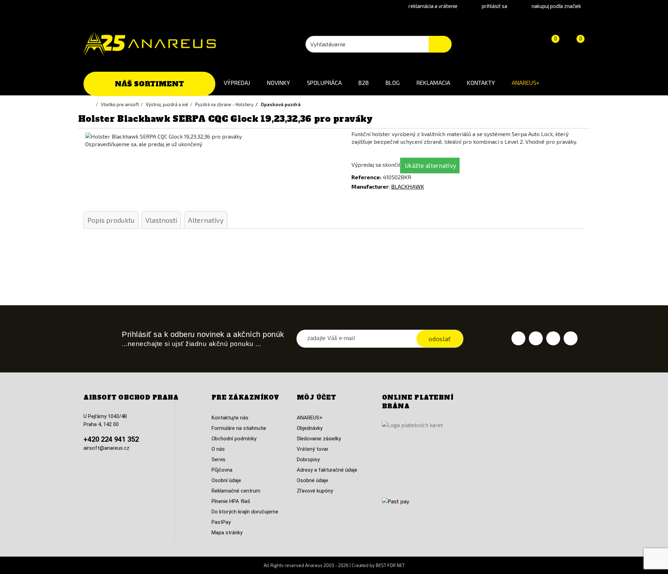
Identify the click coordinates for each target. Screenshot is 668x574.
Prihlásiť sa (494, 6)
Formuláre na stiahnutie (239, 428)
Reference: (366, 177)
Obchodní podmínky (234, 438)
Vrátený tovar (312, 449)
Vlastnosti (161, 220)
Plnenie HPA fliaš (231, 501)
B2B (363, 82)
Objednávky (310, 428)
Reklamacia (433, 82)
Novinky (278, 82)
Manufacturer (370, 186)
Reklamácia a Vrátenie (433, 6)
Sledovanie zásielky (319, 438)
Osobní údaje (226, 480)
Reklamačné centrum (236, 491)
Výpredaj (237, 82)
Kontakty (481, 82)
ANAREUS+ (526, 82)
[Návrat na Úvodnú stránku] (92, 104)
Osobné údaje (312, 480)
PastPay (221, 522)
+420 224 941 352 (111, 439)
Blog (392, 82)
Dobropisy (308, 459)
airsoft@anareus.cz (106, 448)
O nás (218, 449)
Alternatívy (206, 220)
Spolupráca (324, 82)
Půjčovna (222, 470)
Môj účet (316, 397)
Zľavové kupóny (315, 491)
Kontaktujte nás (230, 418)
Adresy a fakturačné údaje (327, 470)
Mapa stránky (227, 532)
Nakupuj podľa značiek (556, 6)
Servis (218, 459)
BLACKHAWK (407, 186)
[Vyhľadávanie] (440, 44)
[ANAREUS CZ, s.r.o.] (150, 44)
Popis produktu (111, 220)
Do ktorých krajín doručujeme (245, 512)
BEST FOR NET (390, 565)
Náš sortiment (149, 83)
